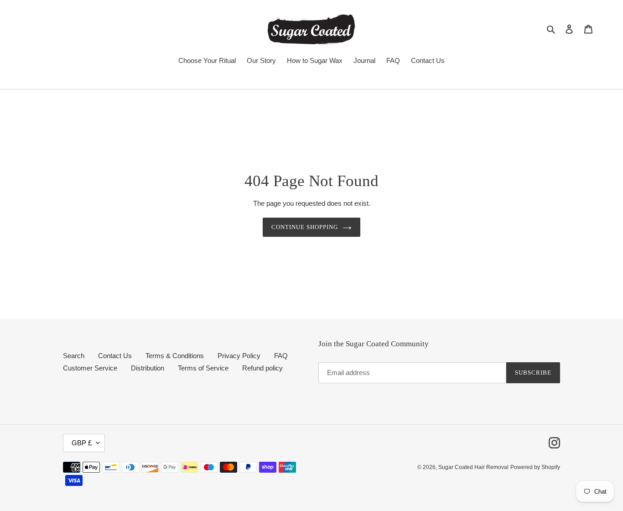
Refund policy (262, 368)
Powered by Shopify (535, 467)
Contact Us (115, 356)
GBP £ (82, 443)
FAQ (281, 356)
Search (73, 356)
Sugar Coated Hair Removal (473, 467)
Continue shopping (304, 227)
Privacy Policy (239, 356)
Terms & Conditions (174, 356)
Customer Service (90, 368)
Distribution (147, 368)
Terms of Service (203, 368)
